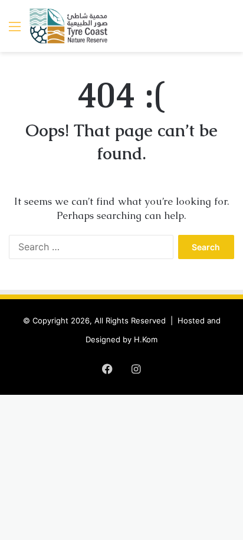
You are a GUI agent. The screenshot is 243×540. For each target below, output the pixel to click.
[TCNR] (69, 26)
